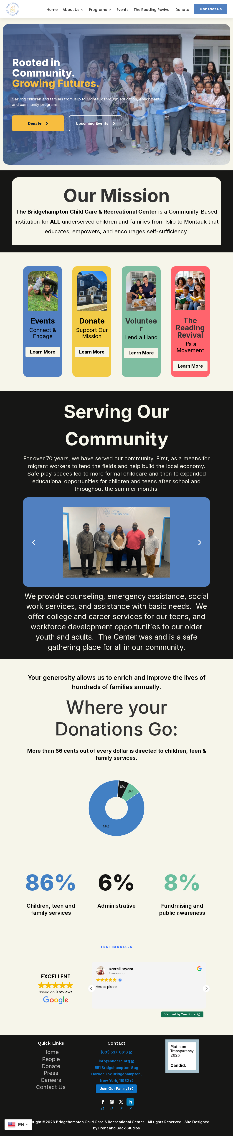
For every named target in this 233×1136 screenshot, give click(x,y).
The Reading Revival (152, 10)
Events (122, 10)
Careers (51, 1080)
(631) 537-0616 (114, 1052)
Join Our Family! (114, 1088)
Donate (182, 10)
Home (52, 10)
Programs (98, 10)
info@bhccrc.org (114, 1061)
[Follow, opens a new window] (102, 1102)
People (51, 1059)
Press (51, 1073)
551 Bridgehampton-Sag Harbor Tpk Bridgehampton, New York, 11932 (116, 1074)
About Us (71, 10)
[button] (91, 988)
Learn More (42, 352)
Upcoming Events (92, 123)
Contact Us (211, 9)
